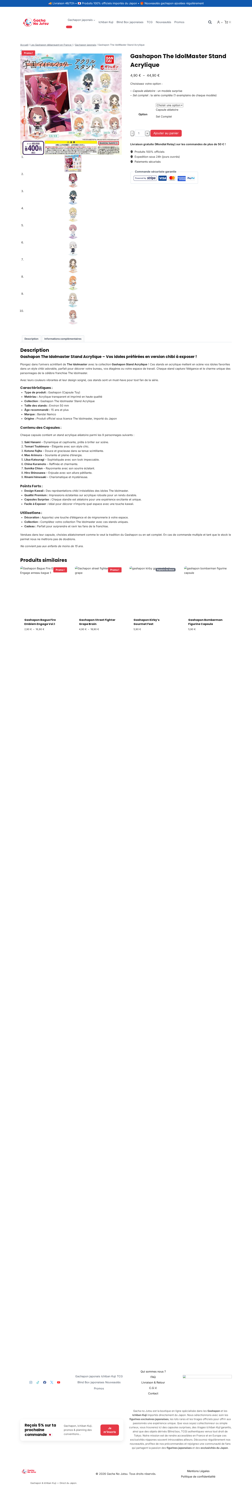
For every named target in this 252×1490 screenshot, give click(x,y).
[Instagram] (31, 1383)
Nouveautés (163, 22)
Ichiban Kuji (106, 22)
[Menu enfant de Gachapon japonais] (69, 27)
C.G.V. (153, 1388)
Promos (179, 22)
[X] (52, 1383)
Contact (153, 1393)
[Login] (220, 22)
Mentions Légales (198, 1471)
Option (143, 114)
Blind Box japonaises (130, 22)
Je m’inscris (110, 1430)
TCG (150, 22)
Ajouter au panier (166, 133)
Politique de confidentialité (198, 1476)
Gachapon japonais (87, 1376)
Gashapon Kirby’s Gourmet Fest (146, 622)
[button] (222, 22)
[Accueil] (53, 1471)
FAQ (153, 1377)
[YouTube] (59, 1383)
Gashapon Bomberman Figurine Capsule (205, 622)
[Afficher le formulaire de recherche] (210, 22)
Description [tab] (31, 338)
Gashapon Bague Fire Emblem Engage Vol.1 (40, 622)
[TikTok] (38, 1383)
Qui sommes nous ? (153, 1371)
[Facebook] (45, 1383)
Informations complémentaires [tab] (62, 338)
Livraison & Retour (153, 1382)
